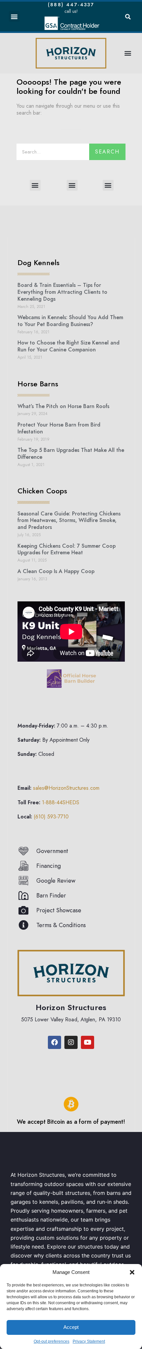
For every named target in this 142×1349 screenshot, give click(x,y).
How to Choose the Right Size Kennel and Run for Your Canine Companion (69, 346)
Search (107, 151)
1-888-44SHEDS (60, 802)
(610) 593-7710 (51, 816)
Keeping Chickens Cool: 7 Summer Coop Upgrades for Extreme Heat (67, 549)
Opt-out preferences (51, 1341)
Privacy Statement (89, 1341)
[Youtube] (87, 1042)
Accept (71, 1327)
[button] (132, 1272)
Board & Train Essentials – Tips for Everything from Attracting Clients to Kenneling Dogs (62, 292)
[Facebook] (54, 1042)
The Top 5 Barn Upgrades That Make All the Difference (71, 453)
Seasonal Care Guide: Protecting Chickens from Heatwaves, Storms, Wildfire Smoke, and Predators (69, 520)
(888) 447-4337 (71, 4)
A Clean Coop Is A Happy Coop (56, 571)
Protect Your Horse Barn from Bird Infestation (59, 428)
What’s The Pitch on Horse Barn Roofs (63, 406)
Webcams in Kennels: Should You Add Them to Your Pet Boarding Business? (70, 321)
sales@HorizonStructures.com (66, 788)
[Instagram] (71, 1042)
